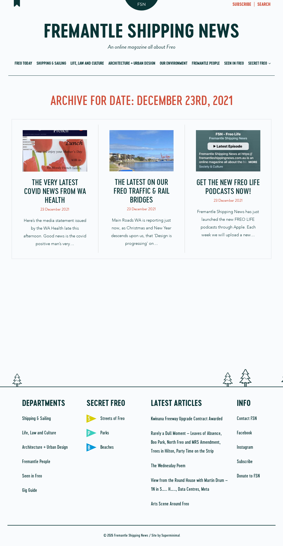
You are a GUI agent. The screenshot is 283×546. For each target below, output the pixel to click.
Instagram (245, 447)
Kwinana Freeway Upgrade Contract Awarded (186, 419)
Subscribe (245, 462)
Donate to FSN (248, 476)
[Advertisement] (141, 317)
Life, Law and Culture (87, 63)
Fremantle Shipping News (142, 34)
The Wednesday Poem (168, 466)
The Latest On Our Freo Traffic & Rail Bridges (141, 191)
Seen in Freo (234, 63)
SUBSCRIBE (241, 4)
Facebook (244, 433)
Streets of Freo (112, 418)
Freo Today (23, 63)
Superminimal (170, 535)
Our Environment (173, 63)
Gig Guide (29, 490)
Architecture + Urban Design (131, 63)
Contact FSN (247, 418)
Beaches (107, 447)
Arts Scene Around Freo (170, 504)
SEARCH (264, 4)
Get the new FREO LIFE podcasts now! (228, 187)
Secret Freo (258, 63)
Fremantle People (206, 63)
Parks (104, 433)
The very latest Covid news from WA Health (55, 191)
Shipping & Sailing (51, 63)
